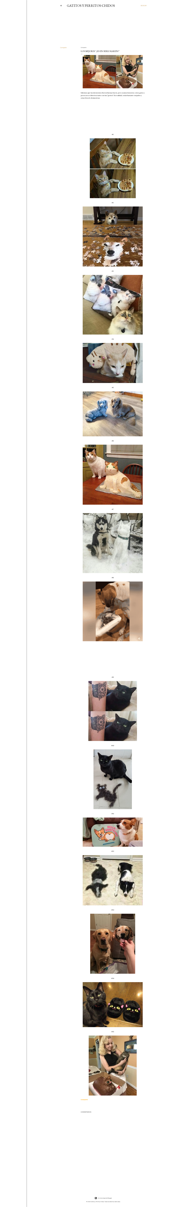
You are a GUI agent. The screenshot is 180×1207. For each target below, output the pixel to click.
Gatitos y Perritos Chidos (91, 5)
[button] (84, 1099)
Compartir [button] (63, 47)
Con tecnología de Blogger (105, 1198)
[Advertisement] (103, 29)
